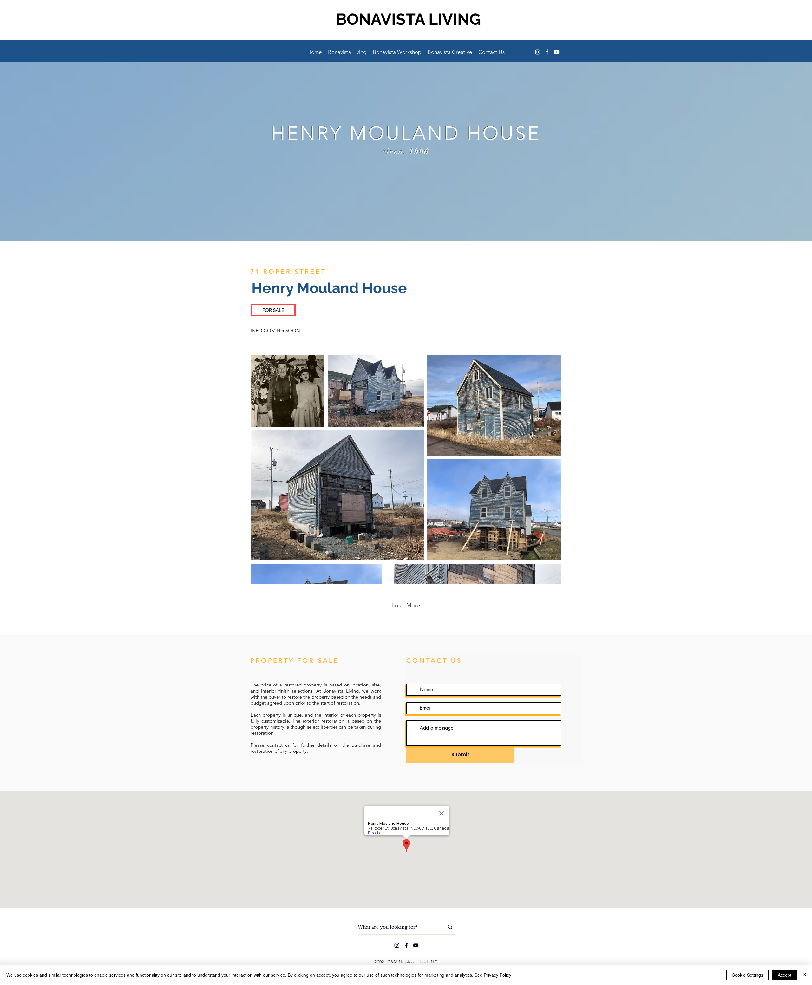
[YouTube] (556, 52)
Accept (784, 975)
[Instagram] (537, 52)
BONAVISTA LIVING (408, 19)
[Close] (804, 975)
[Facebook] (547, 52)
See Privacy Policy (493, 975)
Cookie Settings (747, 975)
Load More (406, 605)
